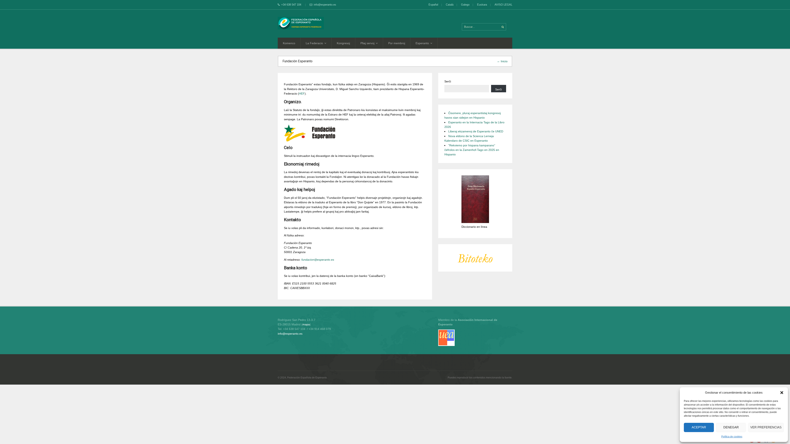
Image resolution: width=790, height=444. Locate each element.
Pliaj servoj (367, 43)
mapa (306, 324)
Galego (465, 4)
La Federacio (314, 43)
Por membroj (396, 43)
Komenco (289, 43)
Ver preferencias (766, 427)
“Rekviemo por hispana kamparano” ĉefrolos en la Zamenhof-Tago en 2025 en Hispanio (471, 150)
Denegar (731, 427)
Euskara (482, 4)
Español (433, 4)
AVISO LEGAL (503, 4)
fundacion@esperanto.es (317, 259)
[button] (782, 393)
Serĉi (447, 81)
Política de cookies (731, 436)
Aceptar (699, 427)
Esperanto (422, 43)
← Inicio (502, 61)
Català (449, 4)
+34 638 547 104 (291, 4)
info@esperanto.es (325, 4)
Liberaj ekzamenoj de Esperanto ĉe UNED (475, 131)
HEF (302, 93)
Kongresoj (343, 43)
